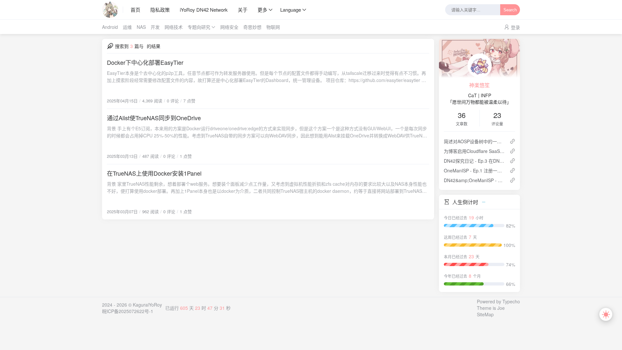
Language (290, 9)
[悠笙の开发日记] (112, 9)
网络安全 (229, 27)
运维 (127, 27)
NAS (141, 27)
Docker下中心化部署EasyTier (145, 62)
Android (110, 27)
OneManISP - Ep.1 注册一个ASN (474, 170)
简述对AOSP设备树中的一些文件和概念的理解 (474, 141)
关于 (243, 9)
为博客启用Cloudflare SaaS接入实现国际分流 (474, 151)
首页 (135, 9)
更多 (262, 9)
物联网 (273, 27)
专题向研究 (199, 27)
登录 (515, 27)
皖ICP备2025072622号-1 (127, 311)
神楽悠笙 (479, 85)
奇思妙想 (252, 27)
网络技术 (174, 27)
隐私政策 (160, 9)
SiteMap (485, 314)
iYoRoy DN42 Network (204, 9)
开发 (155, 27)
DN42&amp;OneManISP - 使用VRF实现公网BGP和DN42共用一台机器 (474, 180)
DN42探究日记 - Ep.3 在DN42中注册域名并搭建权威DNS (474, 161)
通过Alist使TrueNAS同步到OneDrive (154, 118)
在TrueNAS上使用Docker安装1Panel (154, 173)
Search (510, 9)
